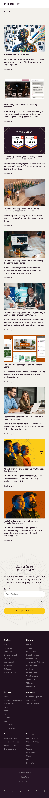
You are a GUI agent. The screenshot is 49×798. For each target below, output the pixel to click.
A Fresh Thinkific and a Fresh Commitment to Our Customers (24, 470)
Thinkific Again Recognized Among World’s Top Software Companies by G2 (23, 157)
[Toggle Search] (43, 11)
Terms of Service (34, 602)
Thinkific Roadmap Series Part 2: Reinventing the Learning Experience (23, 262)
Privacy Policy (8, 604)
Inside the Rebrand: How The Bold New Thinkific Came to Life (21, 522)
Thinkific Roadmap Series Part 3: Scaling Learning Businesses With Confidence (21, 210)
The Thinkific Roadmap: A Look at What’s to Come (23, 366)
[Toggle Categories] (9, 11)
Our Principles (16, 55)
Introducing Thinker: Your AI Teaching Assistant (20, 105)
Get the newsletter (23, 611)
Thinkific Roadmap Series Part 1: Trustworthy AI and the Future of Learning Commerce (24, 314)
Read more (9, 69)
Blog (5, 11)
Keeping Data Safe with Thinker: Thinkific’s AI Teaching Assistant (23, 418)
